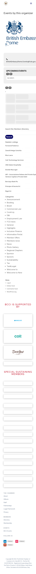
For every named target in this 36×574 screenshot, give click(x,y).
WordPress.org (11, 292)
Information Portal (14, 234)
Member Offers (13, 238)
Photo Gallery (13, 247)
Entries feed (11, 286)
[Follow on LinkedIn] (5, 541)
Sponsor (10, 253)
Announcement (13, 199)
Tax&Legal (11, 266)
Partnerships (8, 506)
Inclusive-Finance (14, 231)
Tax (8, 263)
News (9, 244)
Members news (13, 241)
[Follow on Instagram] (16, 541)
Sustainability (12, 260)
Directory (7, 520)
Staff (5, 502)
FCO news (11, 222)
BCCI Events (8, 531)
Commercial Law (14, 209)
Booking (10, 203)
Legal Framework (9, 509)
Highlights (11, 228)
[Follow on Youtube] (5, 544)
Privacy (6, 512)
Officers (6, 499)
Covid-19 (10, 212)
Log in (9, 283)
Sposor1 (10, 257)
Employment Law (14, 218)
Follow (10, 541)
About (6, 496)
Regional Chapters (15, 250)
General (10, 225)
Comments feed (12, 289)
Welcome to (12, 269)
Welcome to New (14, 273)
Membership (8, 523)
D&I (8, 215)
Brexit (9, 206)
